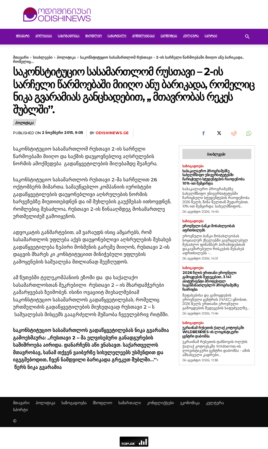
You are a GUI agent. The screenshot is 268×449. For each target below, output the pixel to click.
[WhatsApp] (248, 133)
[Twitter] (218, 133)
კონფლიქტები (143, 36)
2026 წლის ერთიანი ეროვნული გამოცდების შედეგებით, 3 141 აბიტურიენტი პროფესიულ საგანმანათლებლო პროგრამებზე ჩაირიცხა (210, 281)
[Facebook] (203, 133)
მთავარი (22, 36)
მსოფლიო (93, 36)
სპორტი (211, 36)
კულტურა (191, 36)
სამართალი (117, 36)
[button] (247, 37)
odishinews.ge (112, 133)
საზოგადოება (68, 36)
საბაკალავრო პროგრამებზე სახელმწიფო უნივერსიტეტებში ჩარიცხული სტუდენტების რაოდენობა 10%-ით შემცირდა (213, 177)
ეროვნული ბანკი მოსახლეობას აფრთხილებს (208, 228)
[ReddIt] (233, 133)
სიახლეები (43, 57)
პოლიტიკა (43, 36)
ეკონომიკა (168, 36)
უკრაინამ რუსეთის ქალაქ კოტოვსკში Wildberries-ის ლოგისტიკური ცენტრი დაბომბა (213, 331)
